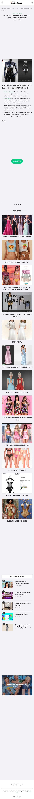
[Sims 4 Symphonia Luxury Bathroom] (7, 606)
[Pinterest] (21, 784)
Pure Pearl (17, 342)
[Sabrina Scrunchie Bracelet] (17, 250)
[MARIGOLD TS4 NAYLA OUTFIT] (17, 380)
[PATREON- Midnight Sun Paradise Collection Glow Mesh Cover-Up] (17, 275)
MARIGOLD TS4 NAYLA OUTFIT (17, 392)
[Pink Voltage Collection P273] (17, 433)
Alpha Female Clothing (17, 13)
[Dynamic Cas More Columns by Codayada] (7, 584)
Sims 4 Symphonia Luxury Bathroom (23, 604)
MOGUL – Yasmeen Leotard (17, 496)
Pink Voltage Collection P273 (17, 445)
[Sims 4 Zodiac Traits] (7, 616)
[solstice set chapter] (17, 458)
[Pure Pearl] (17, 330)
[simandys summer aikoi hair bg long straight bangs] (7, 627)
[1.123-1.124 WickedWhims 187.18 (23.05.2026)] (7, 595)
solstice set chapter (17, 470)
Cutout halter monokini (17, 521)
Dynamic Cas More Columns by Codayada (22, 582)
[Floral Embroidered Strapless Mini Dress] (17, 405)
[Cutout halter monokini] (17, 509)
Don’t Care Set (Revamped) (17, 684)
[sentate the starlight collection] (17, 224)
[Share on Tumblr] (20, 205)
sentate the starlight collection (17, 237)
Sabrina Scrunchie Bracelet (17, 262)
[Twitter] (17, 784)
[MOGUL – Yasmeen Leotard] (17, 483)
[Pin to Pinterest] (18, 205)
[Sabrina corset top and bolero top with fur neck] (17, 302)
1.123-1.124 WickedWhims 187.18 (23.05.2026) (23, 593)
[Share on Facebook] (14, 205)
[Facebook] (12, 784)
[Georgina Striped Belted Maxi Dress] (17, 355)
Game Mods (7, 98)
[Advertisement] (17, 40)
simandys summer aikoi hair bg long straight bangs (23, 626)
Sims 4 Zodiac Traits (21, 614)
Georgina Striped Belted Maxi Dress (17, 367)
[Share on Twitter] (16, 205)
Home (3, 8)
